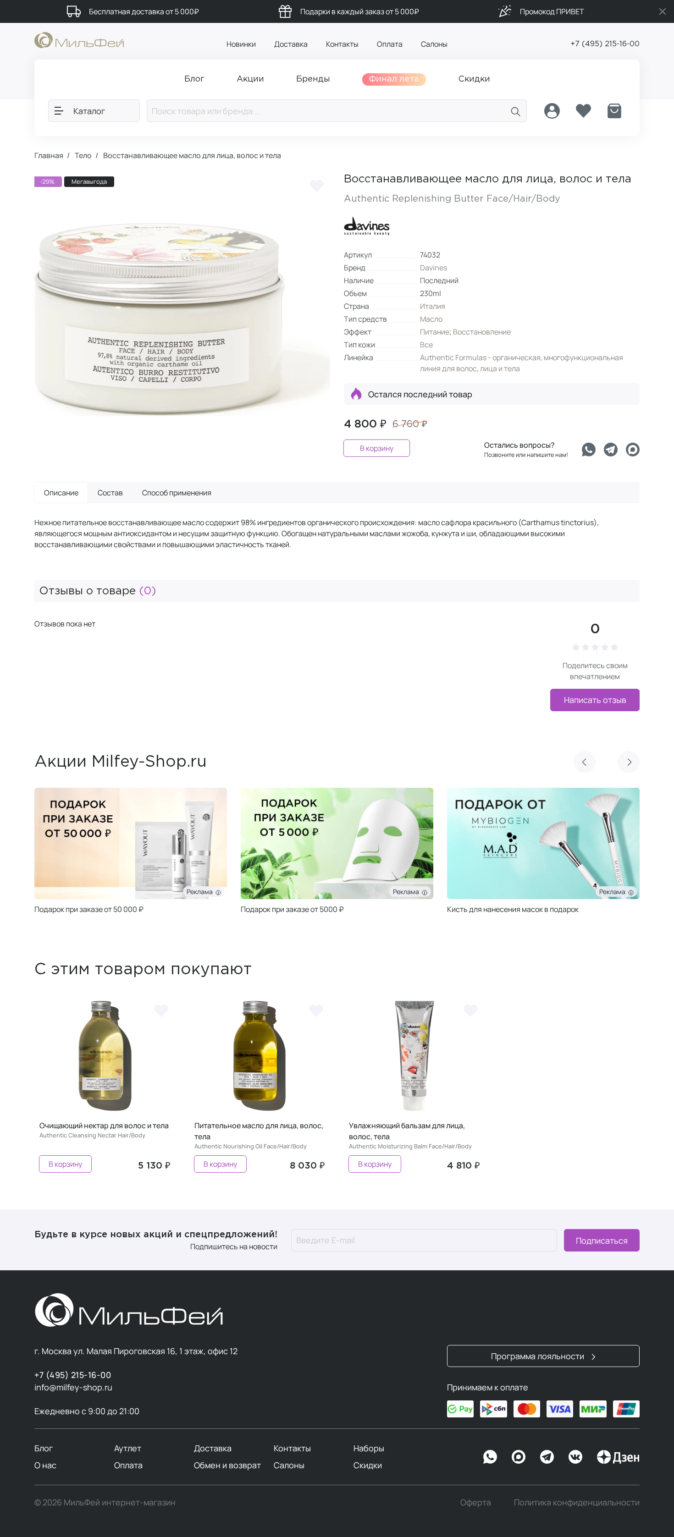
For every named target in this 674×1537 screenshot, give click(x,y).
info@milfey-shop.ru (73, 1387)
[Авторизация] (552, 110)
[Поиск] (516, 110)
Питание (434, 332)
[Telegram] (611, 449)
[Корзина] (614, 110)
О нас (45, 1465)
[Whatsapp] (589, 449)
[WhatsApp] (490, 1456)
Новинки (241, 44)
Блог (43, 1448)
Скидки (368, 1465)
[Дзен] (618, 1456)
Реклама (201, 891)
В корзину (376, 448)
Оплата (390, 44)
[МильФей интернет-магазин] (79, 39)
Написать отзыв (595, 699)
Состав (110, 493)
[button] (585, 762)
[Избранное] (583, 110)
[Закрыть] (662, 11)
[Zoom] (314, 451)
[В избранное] (316, 185)
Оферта (475, 1502)
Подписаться (602, 1240)
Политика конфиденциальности (577, 1502)
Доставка (291, 44)
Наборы (369, 1448)
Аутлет (127, 1448)
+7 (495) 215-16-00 (605, 44)
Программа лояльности (538, 1355)
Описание (61, 493)
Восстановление (482, 332)
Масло (431, 319)
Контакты (342, 44)
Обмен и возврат (227, 1465)
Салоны (434, 44)
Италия (432, 306)
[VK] (575, 1456)
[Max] (518, 1456)
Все (426, 345)
